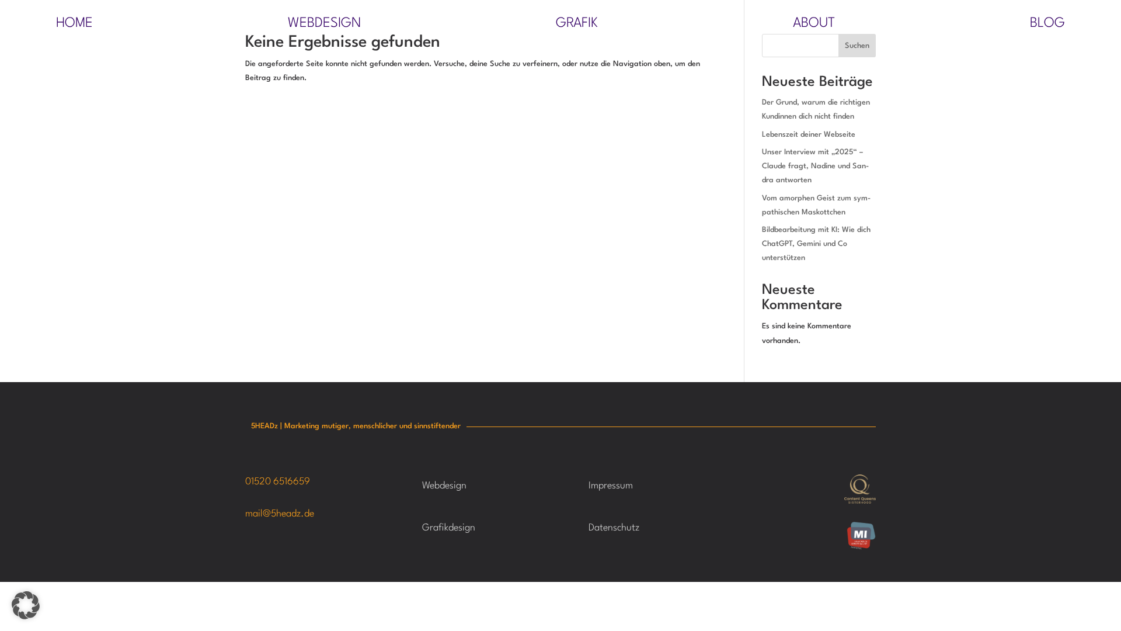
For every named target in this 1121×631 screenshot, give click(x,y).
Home (74, 24)
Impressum (611, 486)
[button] (25, 605)
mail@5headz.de (279, 514)
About (814, 24)
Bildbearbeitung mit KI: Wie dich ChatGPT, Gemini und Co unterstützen (816, 244)
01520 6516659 (277, 482)
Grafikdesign (448, 528)
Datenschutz (614, 528)
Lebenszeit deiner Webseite (808, 134)
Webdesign (324, 24)
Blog (1047, 24)
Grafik (577, 24)
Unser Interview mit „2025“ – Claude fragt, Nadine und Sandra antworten (815, 166)
